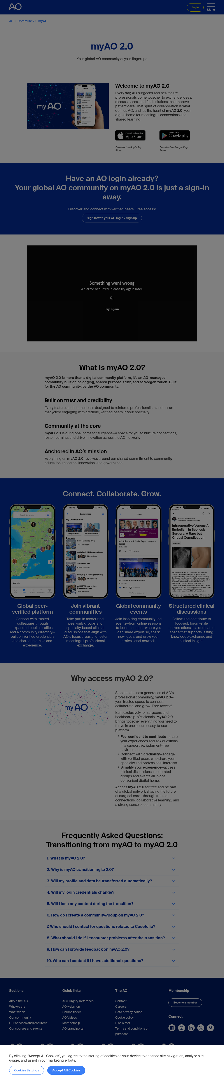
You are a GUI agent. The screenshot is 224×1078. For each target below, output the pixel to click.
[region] (112, 1061)
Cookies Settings (26, 1070)
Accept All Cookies (66, 1070)
